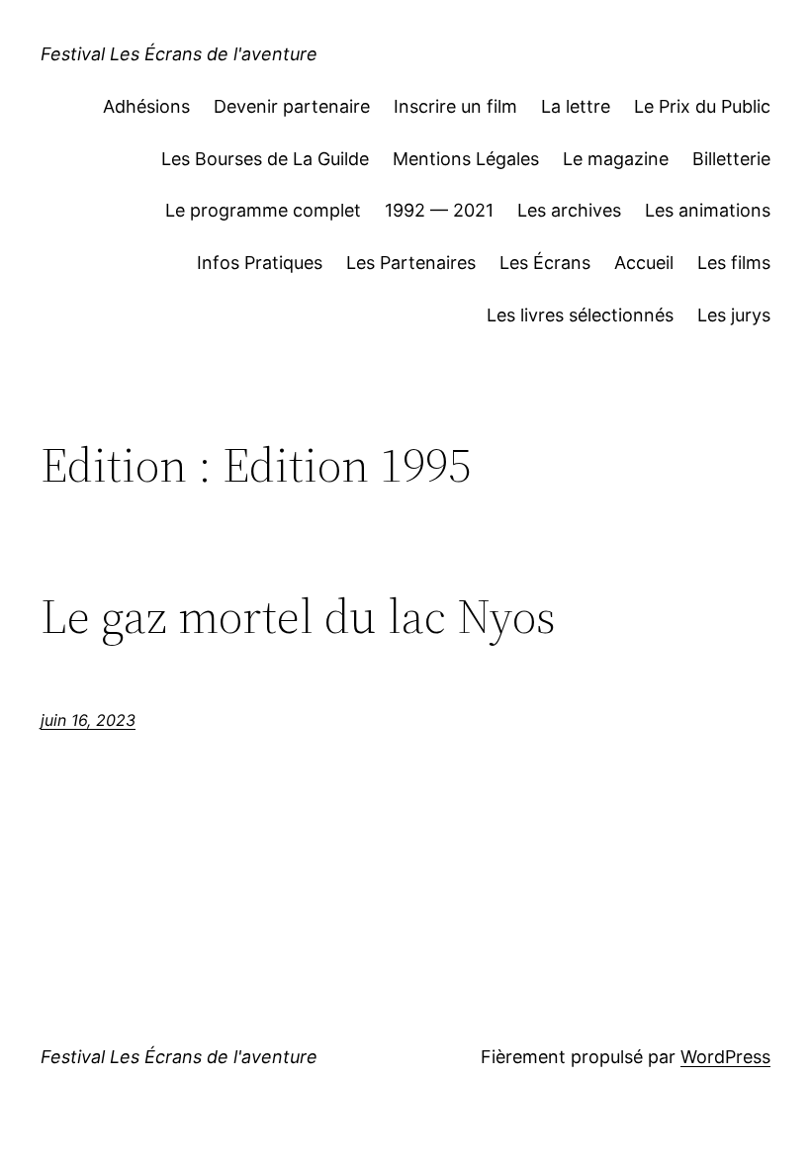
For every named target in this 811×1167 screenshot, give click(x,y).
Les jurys (733, 315)
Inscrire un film (455, 106)
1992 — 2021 (439, 210)
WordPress (725, 1056)
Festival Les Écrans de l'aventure (179, 54)
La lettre (575, 106)
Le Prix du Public (702, 106)
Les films (733, 262)
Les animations (707, 210)
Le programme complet (263, 210)
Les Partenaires (411, 262)
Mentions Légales (466, 158)
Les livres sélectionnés (580, 315)
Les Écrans (544, 262)
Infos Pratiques (259, 262)
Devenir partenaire (292, 106)
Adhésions (146, 106)
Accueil (644, 262)
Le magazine (616, 158)
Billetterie (731, 158)
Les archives (569, 210)
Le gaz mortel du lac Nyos (298, 616)
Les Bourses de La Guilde (265, 158)
